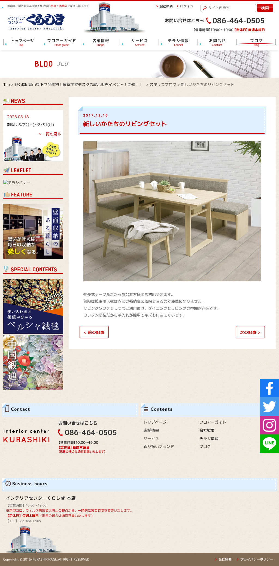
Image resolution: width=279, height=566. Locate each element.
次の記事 (250, 332)
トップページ (155, 422)
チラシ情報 (209, 438)
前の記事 (94, 332)
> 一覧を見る (49, 133)
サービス (151, 438)
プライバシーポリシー (256, 559)
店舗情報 (151, 430)
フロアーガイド (212, 422)
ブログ (205, 446)
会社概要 (166, 6)
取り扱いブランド (159, 446)
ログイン (186, 6)
